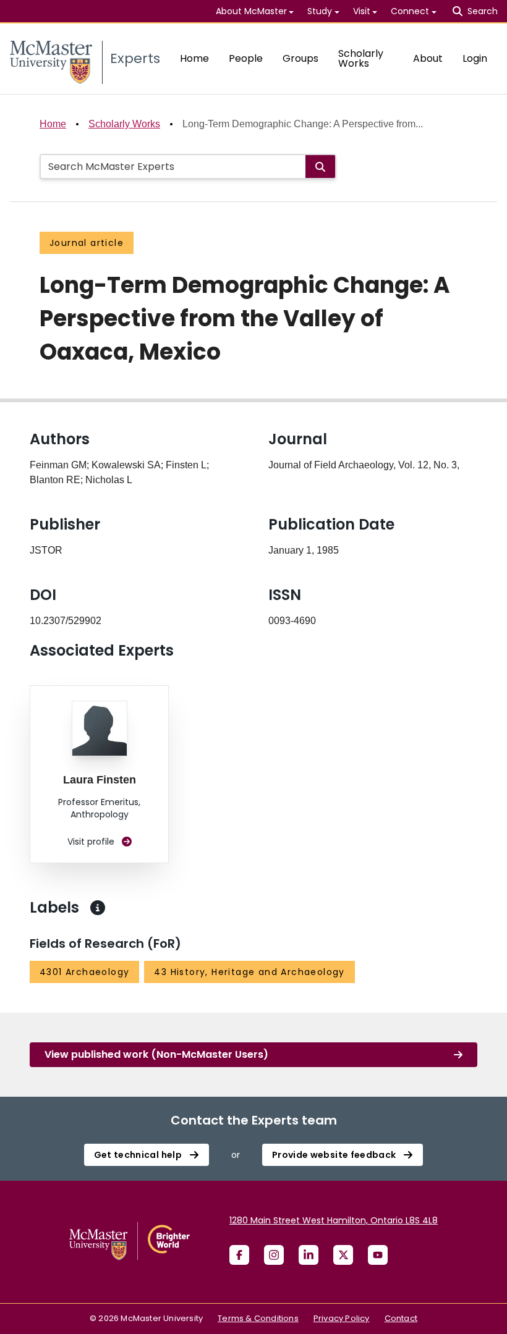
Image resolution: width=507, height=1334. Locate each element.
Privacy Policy (341, 1318)
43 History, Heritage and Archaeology (249, 972)
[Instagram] (274, 1255)
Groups (300, 58)
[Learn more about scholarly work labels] (97, 907)
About (428, 58)
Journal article (86, 243)
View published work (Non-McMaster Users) (156, 1054)
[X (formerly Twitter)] (343, 1255)
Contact (401, 1318)
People (246, 58)
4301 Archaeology (84, 972)
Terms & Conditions (258, 1318)
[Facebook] (239, 1255)
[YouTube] (378, 1255)
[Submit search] (320, 166)
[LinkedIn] (308, 1255)
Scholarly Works (360, 58)
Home (194, 58)
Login (474, 58)
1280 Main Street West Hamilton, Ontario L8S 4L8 (333, 1220)
